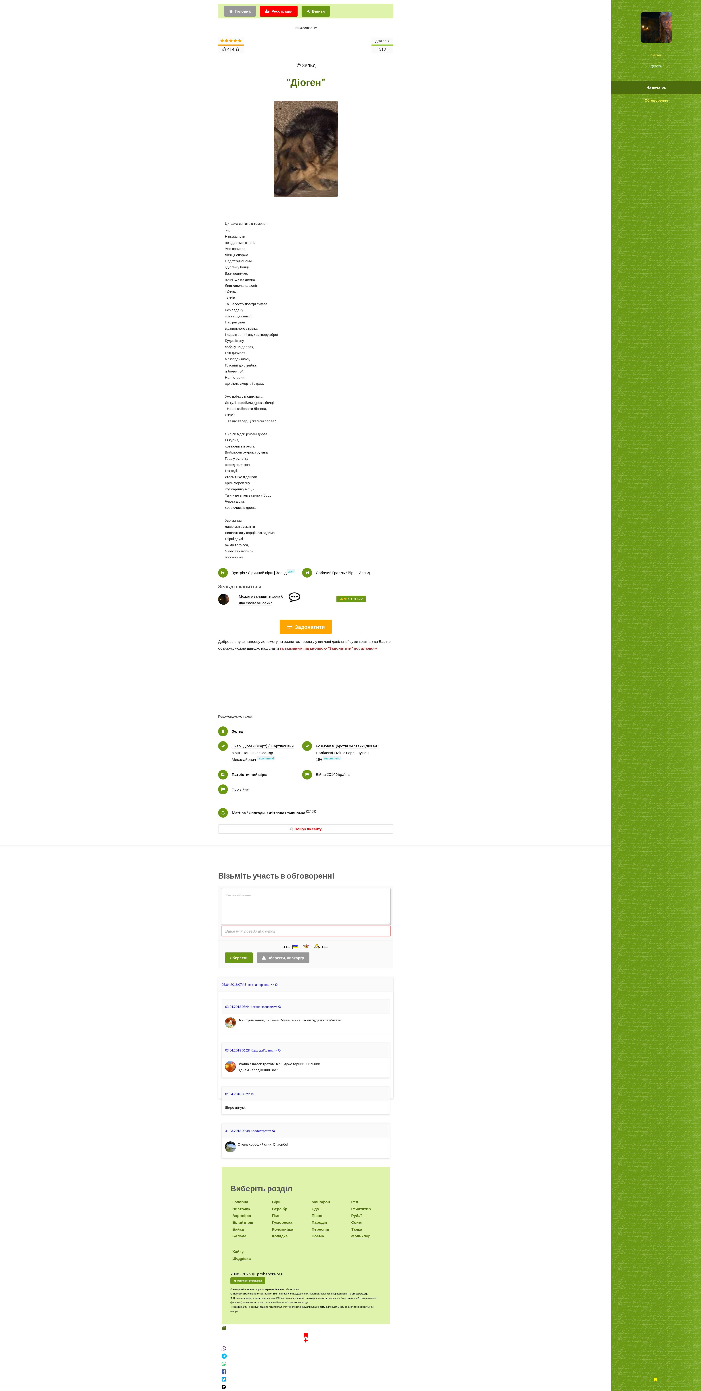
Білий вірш (242, 1222)
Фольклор (361, 1236)
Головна (243, 11)
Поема (318, 1236)
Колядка (280, 1236)
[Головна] (306, 1335)
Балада (239, 1236)
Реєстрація (281, 11)
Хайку (238, 1251)
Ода (315, 1208)
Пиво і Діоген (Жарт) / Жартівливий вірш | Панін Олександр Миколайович (263, 753)
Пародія (319, 1222)
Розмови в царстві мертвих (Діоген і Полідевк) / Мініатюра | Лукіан (347, 753)
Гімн (276, 1215)
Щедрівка (241, 1258)
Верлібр (279, 1208)
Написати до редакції (249, 1280)
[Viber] (306, 1355)
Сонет (357, 1222)
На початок (656, 87)
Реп (354, 1201)
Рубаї (356, 1215)
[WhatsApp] (306, 1371)
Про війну (240, 789)
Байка (238, 1229)
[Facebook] (306, 1378)
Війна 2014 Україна (333, 774)
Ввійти (318, 11)
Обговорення (656, 100)
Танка (356, 1229)
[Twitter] (306, 1386)
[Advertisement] (305, 687)
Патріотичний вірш (249, 774)
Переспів (320, 1229)
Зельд (656, 55)
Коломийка (282, 1229)
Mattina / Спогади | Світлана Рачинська (268, 812)
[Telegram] (306, 1363)
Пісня (317, 1215)
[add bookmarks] (306, 1344)
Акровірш (241, 1215)
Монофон (321, 1201)
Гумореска (282, 1222)
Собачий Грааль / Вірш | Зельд (343, 572)
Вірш (276, 1201)
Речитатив (361, 1208)
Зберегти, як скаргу (286, 957)
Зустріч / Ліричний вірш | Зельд (259, 572)
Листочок (241, 1208)
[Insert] (295, 947)
